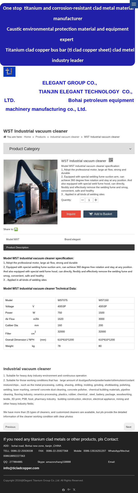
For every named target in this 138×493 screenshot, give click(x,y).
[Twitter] (74, 489)
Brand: (68, 239)
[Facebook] (63, 489)
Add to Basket (103, 214)
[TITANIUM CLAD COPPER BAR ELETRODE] (9, 72)
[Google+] (69, 489)
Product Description (17, 247)
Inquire (71, 214)
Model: (10, 239)
